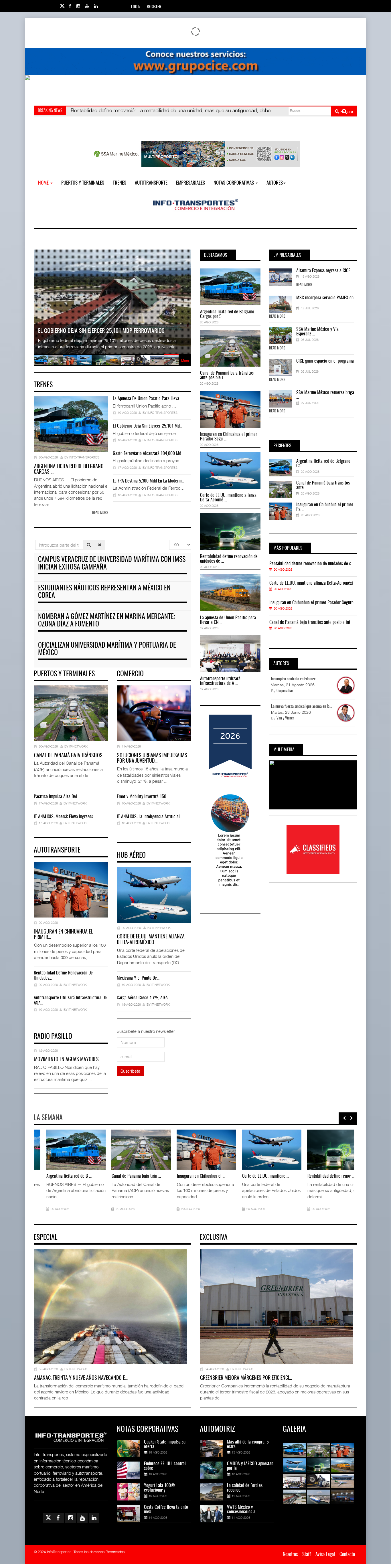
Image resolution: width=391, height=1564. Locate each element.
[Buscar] (88, 545)
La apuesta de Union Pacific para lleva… (147, 398)
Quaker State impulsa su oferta (164, 1444)
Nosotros (290, 1554)
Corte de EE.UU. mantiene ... (253, 1176)
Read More (304, 285)
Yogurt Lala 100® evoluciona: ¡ (159, 1487)
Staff (306, 1554)
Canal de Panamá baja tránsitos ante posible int (309, 622)
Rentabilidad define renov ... (318, 1176)
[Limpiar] (99, 545)
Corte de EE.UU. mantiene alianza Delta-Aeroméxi (311, 583)
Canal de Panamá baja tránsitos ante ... (323, 485)
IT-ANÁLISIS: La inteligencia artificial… (149, 816)
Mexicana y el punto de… (138, 978)
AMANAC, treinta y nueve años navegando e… (81, 1378)
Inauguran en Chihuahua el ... (189, 1176)
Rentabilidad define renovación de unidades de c (310, 563)
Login (135, 7)
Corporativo (285, 691)
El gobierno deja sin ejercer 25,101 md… (147, 426)
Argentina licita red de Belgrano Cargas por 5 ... (227, 314)
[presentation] (344, 1118)
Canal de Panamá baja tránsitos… (69, 755)
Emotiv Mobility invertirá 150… (143, 796)
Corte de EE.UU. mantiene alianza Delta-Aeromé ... (228, 497)
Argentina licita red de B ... (56, 1176)
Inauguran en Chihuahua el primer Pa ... (324, 507)
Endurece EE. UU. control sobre (165, 1466)
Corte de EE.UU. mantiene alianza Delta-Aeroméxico (151, 939)
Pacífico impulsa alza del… (57, 796)
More (185, 360)
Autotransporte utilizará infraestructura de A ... (220, 681)
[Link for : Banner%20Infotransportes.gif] (195, 61)
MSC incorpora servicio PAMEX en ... (325, 300)
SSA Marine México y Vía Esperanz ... (317, 331)
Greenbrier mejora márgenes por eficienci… (246, 1378)
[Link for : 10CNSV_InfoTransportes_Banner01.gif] (195, 88)
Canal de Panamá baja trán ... (124, 1176)
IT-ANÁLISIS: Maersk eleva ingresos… (65, 816)
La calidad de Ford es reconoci (244, 1487)
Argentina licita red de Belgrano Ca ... (323, 463)
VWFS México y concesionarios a (241, 1509)
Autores (274, 183)
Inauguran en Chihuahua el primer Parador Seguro (311, 602)
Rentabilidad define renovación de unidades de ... (229, 558)
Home (44, 183)
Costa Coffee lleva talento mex (166, 1509)
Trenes (119, 183)
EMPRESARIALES (190, 183)
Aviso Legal (325, 1554)
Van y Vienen (285, 718)
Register (154, 7)
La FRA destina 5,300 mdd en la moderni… (148, 481)
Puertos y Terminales (82, 183)
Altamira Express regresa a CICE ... (325, 270)
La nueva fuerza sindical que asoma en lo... (301, 707)
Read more (100, 513)
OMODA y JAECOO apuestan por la (250, 1466)
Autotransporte (151, 183)
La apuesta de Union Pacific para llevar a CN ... (228, 620)
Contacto (347, 1554)
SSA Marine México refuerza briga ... (325, 395)
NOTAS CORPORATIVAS (234, 183)
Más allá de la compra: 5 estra (248, 1444)
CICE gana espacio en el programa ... (325, 363)
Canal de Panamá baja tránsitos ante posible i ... (227, 375)
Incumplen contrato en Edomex (293, 679)
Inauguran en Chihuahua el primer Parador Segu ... (228, 436)
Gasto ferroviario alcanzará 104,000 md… (148, 453)
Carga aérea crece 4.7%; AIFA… (143, 998)
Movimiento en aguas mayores (66, 1059)
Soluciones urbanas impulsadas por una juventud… (152, 758)
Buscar (346, 111)
